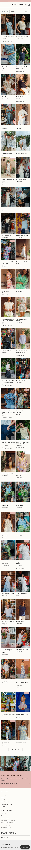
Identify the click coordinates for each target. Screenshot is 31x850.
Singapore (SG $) (8, 844)
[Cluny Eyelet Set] (8, 84)
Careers (3, 799)
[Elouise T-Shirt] (23, 609)
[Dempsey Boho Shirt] (8, 669)
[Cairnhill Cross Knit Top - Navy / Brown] (23, 54)
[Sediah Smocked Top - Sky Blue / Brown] (23, 338)
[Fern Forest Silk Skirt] (8, 550)
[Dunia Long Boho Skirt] (8, 461)
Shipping (3, 815)
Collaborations (4, 806)
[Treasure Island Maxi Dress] (23, 249)
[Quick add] (13, 32)
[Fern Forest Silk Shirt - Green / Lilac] (23, 461)
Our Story (3, 795)
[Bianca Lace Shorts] (23, 730)
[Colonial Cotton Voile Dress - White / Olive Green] (8, 637)
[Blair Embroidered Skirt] (8, 581)
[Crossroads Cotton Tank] (23, 637)
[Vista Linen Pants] (8, 223)
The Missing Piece (8, 847)
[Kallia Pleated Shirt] (23, 114)
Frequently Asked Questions (8, 820)
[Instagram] (7, 837)
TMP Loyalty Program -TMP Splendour (10, 825)
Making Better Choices (6, 804)
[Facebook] (2, 837)
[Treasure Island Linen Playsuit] (23, 307)
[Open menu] (3, 5)
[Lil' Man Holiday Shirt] (23, 141)
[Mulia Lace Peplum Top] (23, 167)
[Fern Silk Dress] (23, 279)
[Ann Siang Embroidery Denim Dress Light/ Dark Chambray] (8, 398)
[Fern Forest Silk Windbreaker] (23, 492)
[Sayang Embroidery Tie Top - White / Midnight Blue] (8, 307)
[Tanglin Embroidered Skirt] (23, 581)
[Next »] (24, 749)
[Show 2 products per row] (28, 11)
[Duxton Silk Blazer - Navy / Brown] (23, 84)
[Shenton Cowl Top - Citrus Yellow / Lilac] (23, 24)
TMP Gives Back (5, 801)
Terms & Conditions (6, 827)
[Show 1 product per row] (26, 11)
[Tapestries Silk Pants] (23, 368)
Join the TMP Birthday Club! (8, 822)
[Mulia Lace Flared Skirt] (8, 197)
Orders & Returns (5, 818)
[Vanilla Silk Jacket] (23, 197)
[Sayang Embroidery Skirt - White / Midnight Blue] (8, 368)
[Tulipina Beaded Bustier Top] (8, 54)
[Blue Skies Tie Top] (23, 522)
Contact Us (3, 813)
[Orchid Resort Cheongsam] (8, 279)
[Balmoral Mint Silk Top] (23, 223)
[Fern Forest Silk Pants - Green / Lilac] (8, 492)
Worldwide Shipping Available (15, 1)
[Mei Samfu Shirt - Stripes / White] (8, 24)
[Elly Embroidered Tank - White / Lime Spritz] (23, 430)
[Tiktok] (4, 837)
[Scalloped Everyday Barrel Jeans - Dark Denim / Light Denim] (8, 430)
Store (2, 797)
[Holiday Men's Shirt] (8, 141)
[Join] (28, 783)
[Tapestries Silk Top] (8, 338)
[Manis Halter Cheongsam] (8, 702)
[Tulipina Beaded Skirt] (8, 114)
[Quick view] (27, 32)
